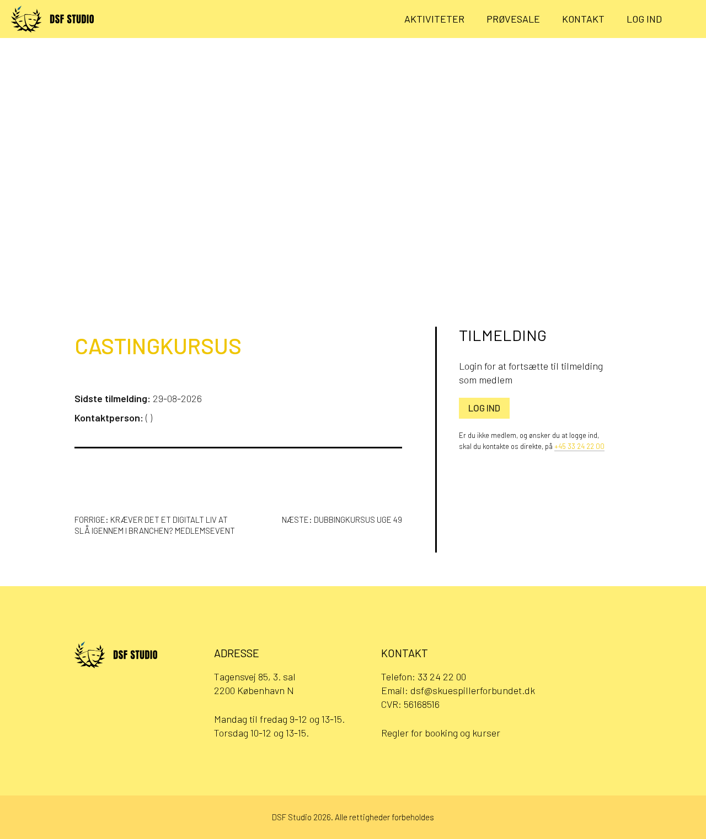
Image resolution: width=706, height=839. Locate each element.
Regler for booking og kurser (440, 733)
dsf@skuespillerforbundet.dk (472, 690)
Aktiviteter (434, 19)
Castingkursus (158, 345)
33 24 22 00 (442, 676)
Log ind (644, 19)
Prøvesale (513, 19)
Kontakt (583, 19)
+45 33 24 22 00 (579, 446)
